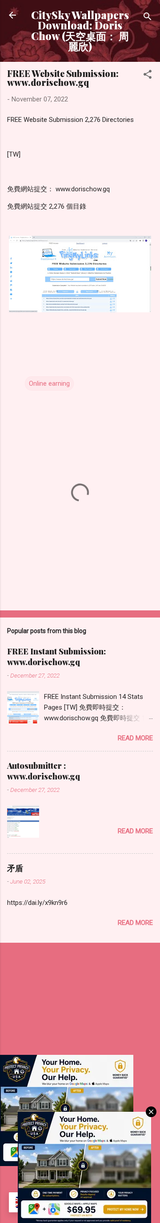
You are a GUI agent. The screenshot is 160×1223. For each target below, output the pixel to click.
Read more (135, 738)
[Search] (147, 18)
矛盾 (15, 868)
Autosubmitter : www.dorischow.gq (43, 771)
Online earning (49, 383)
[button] (147, 76)
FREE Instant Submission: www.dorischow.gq (56, 656)
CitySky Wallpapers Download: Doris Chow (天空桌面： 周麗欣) (80, 30)
